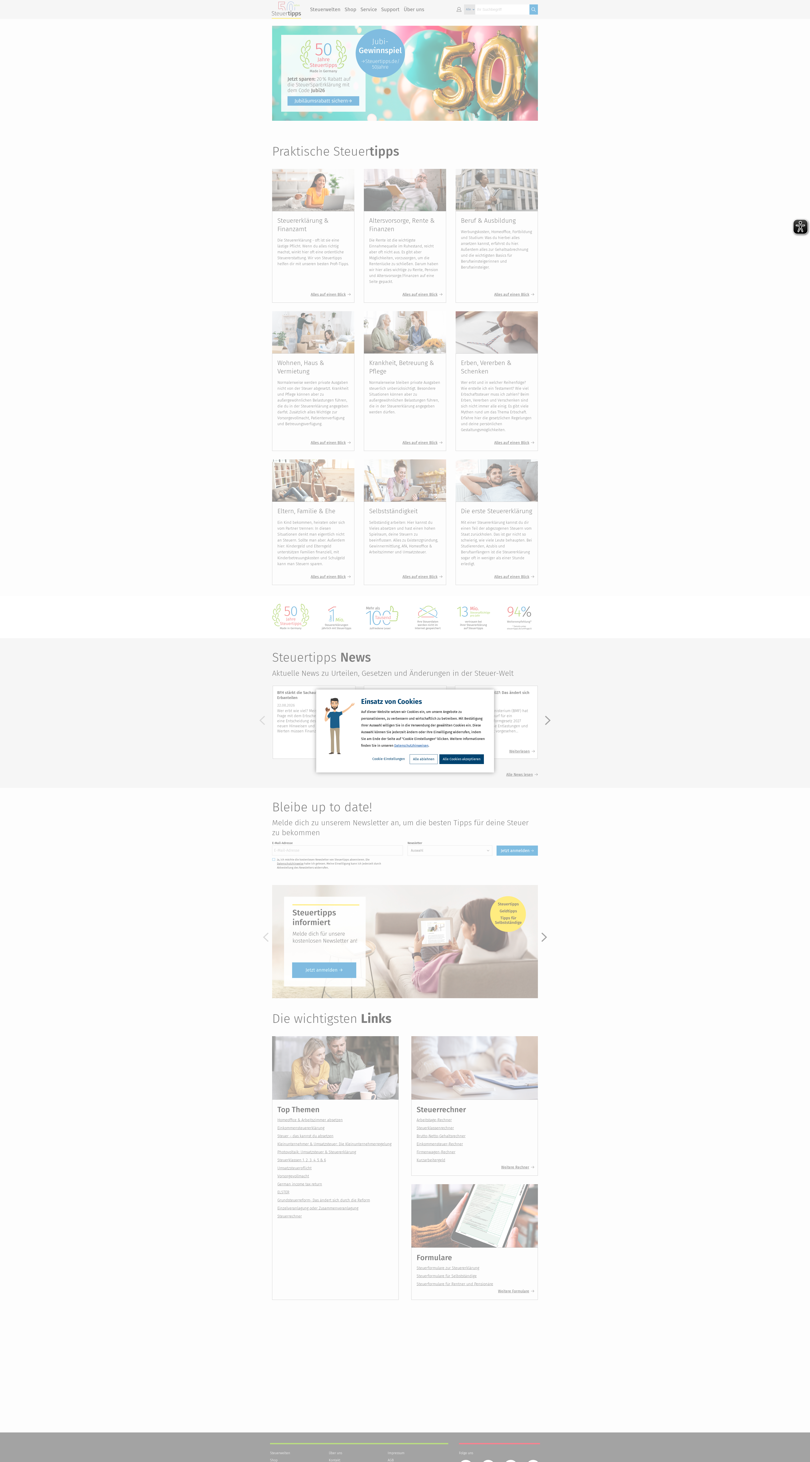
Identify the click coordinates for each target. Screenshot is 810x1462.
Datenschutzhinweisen (411, 746)
